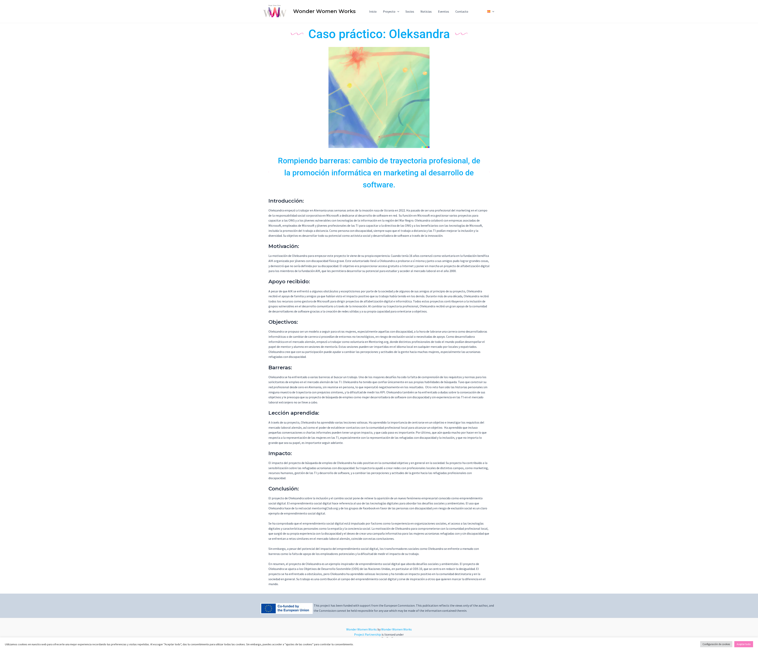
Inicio (373, 11)
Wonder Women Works (324, 11)
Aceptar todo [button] (744, 644)
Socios (409, 11)
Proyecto (389, 11)
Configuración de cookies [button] (716, 644)
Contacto (461, 11)
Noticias (426, 11)
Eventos (443, 11)
